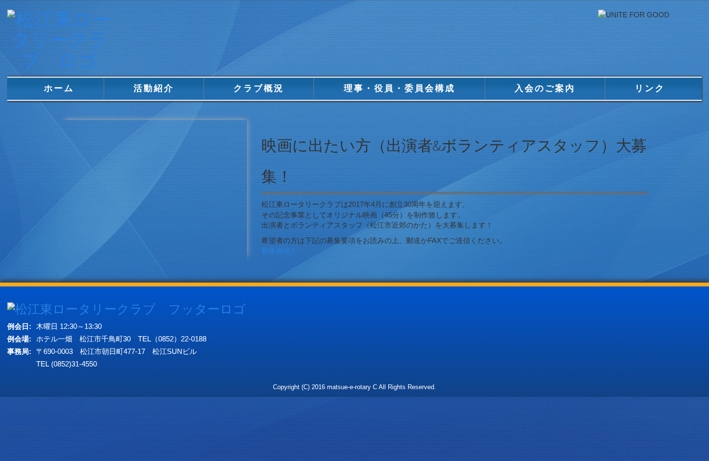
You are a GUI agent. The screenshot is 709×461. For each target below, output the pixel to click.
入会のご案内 (545, 88)
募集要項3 (277, 250)
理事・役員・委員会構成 (399, 88)
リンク (650, 88)
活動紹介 (154, 88)
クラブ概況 (258, 88)
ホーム (59, 88)
